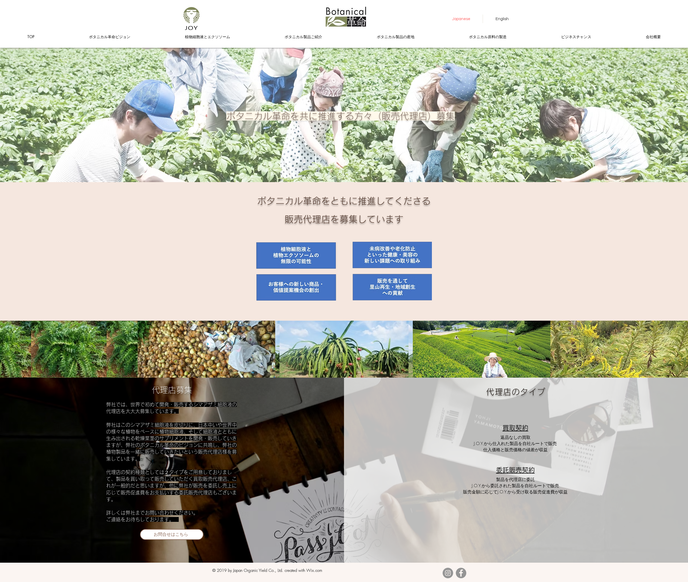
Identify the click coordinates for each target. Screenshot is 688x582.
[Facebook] (461, 573)
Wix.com (314, 570)
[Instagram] (448, 573)
